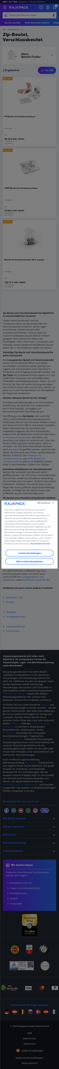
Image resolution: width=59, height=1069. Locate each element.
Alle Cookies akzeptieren (29, 561)
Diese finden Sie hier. (40, 543)
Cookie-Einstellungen (29, 552)
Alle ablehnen (44, 503)
